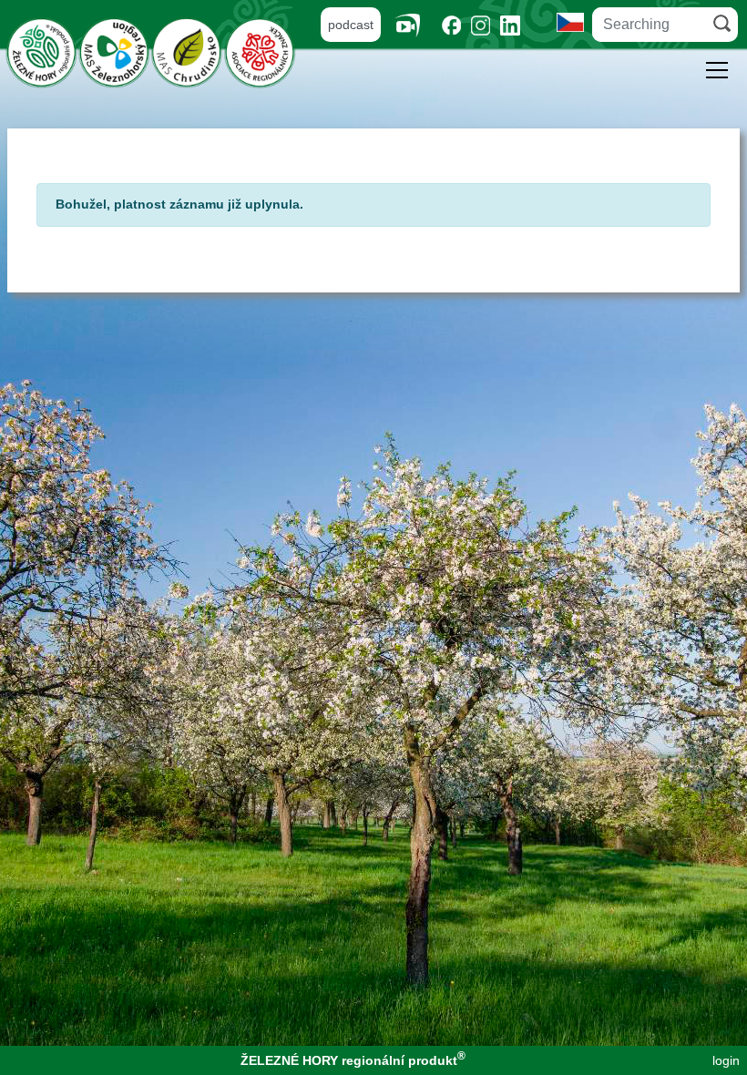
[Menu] (717, 73)
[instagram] (480, 25)
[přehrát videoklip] (414, 25)
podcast (351, 24)
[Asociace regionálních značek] (259, 51)
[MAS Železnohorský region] (113, 51)
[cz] (570, 21)
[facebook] (451, 25)
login (726, 1060)
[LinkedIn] (510, 25)
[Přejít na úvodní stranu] (41, 51)
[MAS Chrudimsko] (186, 51)
